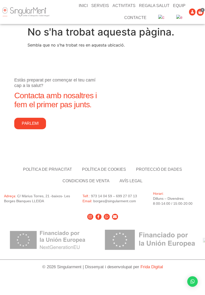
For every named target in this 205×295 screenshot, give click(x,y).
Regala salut (154, 6)
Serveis (100, 6)
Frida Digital (151, 266)
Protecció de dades (159, 169)
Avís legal (131, 181)
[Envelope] (115, 217)
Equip (179, 6)
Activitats (124, 6)
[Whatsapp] (107, 217)
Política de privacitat (47, 169)
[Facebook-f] (99, 217)
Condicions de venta (86, 181)
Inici (83, 6)
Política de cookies (104, 169)
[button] (192, 281)
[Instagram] (90, 217)
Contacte (135, 18)
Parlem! (30, 123)
